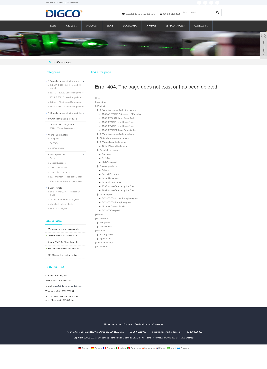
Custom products (108, 166)
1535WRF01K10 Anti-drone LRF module (122, 114)
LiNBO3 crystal (109, 162)
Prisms (105, 170)
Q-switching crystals (109, 150)
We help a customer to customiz (63, 229)
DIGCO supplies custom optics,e (63, 255)
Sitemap (190, 337)
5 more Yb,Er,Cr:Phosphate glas (63, 242)
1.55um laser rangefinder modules (117, 134)
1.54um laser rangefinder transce (64, 81)
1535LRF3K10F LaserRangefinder (119, 130)
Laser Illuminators (110, 178)
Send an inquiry (175, 26)
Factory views (106, 234)
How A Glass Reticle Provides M (63, 248)
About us (71, 26)
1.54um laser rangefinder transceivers (118, 110)
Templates (105, 222)
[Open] (263, 46)
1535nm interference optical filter (118, 186)
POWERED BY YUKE (175, 337)
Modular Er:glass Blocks (113, 206)
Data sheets (106, 226)
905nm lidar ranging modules (114, 138)
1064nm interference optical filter (118, 190)
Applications (106, 238)
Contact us (201, 26)
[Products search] (217, 12)
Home (53, 26)
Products (92, 26)
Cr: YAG (106, 158)
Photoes (151, 26)
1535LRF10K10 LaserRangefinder (119, 118)
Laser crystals (107, 194)
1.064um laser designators (113, 142)
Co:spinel (106, 154)
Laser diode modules (112, 182)
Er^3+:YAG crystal (111, 210)
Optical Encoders (110, 174)
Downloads (130, 26)
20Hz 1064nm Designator (114, 146)
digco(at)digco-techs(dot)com (140, 14)
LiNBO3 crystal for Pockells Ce (62, 235)
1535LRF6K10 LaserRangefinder (118, 122)
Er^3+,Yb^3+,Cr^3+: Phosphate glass (120, 198)
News (110, 26)
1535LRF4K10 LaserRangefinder (118, 126)
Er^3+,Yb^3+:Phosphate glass (116, 202)
